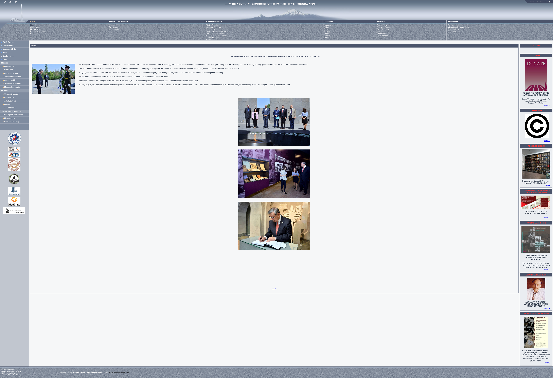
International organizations (458, 27)
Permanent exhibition (12, 73)
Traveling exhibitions (12, 84)
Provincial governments (457, 29)
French (326, 33)
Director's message (37, 31)
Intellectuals (114, 29)
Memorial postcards (12, 87)
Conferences (8, 56)
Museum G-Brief (9, 49)
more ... (547, 105)
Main (32, 25)
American (327, 25)
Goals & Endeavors (11, 94)
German (327, 29)
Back (274, 289)
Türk (541, 1)
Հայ (536, 1)
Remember (210, 39)
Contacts (33, 33)
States (450, 25)
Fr (551, 1)
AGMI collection (10, 108)
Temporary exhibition (12, 77)
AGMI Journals (10, 101)
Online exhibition (11, 80)
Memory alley (9, 118)
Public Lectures (383, 35)
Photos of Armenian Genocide (217, 31)
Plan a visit (8, 70)
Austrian (327, 35)
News (5, 53)
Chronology (210, 29)
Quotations (381, 33)
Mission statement (37, 29)
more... (547, 185)
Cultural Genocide (213, 37)
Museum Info (9, 66)
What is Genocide (212, 25)
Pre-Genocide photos (117, 27)
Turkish (326, 37)
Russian (327, 31)
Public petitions (454, 31)
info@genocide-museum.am (119, 372)
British (326, 27)
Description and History (13, 115)
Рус (547, 1)
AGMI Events (8, 42)
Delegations (8, 46)
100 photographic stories (215, 33)
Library (7, 104)
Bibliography (382, 25)
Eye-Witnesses (383, 29)
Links (5, 59)
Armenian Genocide (213, 27)
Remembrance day (11, 122)
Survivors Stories (383, 27)
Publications (9, 97)
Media (379, 31)
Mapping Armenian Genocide (217, 35)
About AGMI (34, 27)
